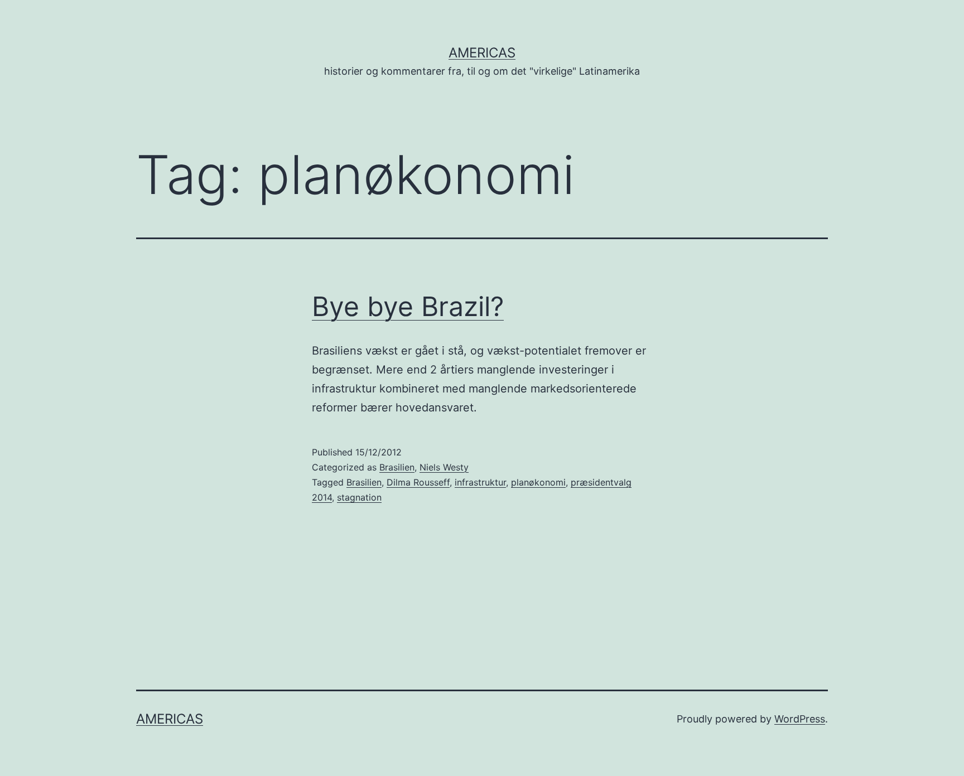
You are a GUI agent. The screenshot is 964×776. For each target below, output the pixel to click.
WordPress (799, 719)
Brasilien (396, 467)
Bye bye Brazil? (408, 306)
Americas (482, 53)
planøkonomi (538, 482)
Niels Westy (444, 467)
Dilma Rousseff (418, 482)
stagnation (359, 497)
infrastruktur (480, 482)
